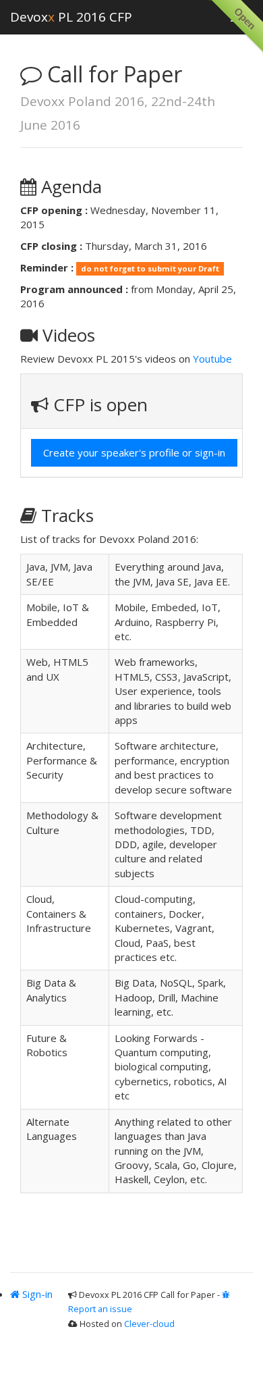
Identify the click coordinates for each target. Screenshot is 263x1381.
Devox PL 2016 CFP (71, 17)
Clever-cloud (149, 1324)
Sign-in (36, 1294)
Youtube (212, 358)
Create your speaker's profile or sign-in (134, 452)
